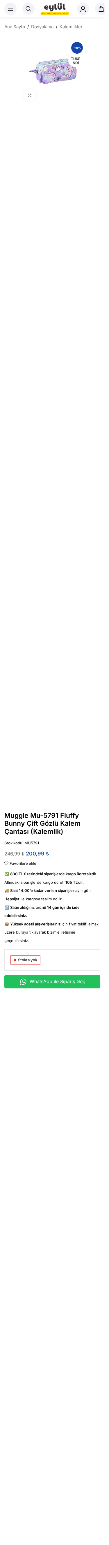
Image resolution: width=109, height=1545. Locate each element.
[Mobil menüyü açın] (10, 9)
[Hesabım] (83, 9)
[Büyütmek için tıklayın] (29, 95)
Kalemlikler (71, 26)
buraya (22, 932)
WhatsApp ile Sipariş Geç (57, 981)
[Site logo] (55, 8)
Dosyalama (42, 26)
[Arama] (28, 9)
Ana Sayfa (14, 26)
